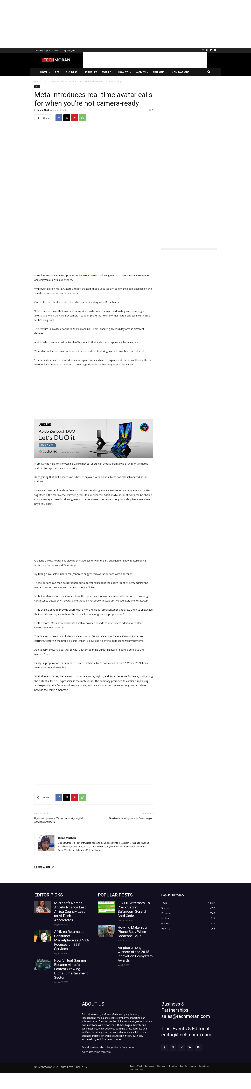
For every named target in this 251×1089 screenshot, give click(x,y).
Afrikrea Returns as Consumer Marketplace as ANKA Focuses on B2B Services (71, 940)
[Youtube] (215, 50)
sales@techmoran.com (96, 1052)
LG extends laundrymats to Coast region (130, 818)
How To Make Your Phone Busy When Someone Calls (133, 931)
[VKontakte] (190, 1047)
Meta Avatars (91, 275)
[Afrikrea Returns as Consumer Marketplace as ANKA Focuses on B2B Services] (42, 936)
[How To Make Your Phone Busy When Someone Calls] (106, 931)
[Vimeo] (211, 50)
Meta (37, 275)
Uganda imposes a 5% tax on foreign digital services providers (58, 820)
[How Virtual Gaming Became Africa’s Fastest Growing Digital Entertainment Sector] (42, 964)
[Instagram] (203, 50)
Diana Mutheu (44, 110)
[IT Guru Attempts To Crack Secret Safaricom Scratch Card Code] (106, 907)
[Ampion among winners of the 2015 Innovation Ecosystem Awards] (106, 952)
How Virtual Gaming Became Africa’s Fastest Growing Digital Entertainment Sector (71, 969)
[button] (209, 72)
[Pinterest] (74, 117)
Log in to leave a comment (49, 873)
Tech (37, 86)
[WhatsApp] (82, 117)
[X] (207, 50)
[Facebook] (199, 50)
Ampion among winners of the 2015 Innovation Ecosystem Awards (135, 954)
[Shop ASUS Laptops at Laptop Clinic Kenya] (93, 438)
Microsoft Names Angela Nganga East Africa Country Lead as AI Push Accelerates (70, 911)
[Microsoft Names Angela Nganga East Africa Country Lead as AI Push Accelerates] (42, 907)
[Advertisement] (102, 24)
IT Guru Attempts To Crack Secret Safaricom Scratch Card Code (134, 909)
